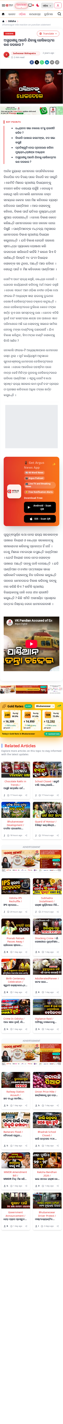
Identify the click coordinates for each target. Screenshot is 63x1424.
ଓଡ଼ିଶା (22, 14)
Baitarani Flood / (13, 1131)
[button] (11, 720)
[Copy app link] (57, 62)
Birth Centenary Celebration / (15, 980)
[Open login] (58, 5)
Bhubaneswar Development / (15, 823)
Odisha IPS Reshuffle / (15, 899)
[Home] (3, 21)
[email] (52, 62)
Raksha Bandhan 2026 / (47, 1173)
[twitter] (37, 62)
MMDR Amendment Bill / (15, 1173)
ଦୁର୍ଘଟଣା (48, 14)
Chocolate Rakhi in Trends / (15, 783)
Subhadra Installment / (46, 899)
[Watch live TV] (31, 5)
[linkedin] (47, 62)
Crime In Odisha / (14, 1018)
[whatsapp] (42, 62)
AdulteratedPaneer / (47, 978)
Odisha (12, 21)
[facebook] (32, 62)
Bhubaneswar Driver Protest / (47, 1214)
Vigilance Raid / (44, 1018)
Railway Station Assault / (15, 1093)
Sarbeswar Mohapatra (24, 53)
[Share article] (26, 795)
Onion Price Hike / (45, 1091)
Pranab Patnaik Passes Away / (15, 940)
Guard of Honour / (45, 821)
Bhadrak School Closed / (47, 1133)
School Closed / (44, 781)
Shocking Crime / (45, 938)
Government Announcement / (15, 1214)
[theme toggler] (37, 5)
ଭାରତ (11, 14)
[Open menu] (2, 5)
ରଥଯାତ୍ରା (35, 14)
